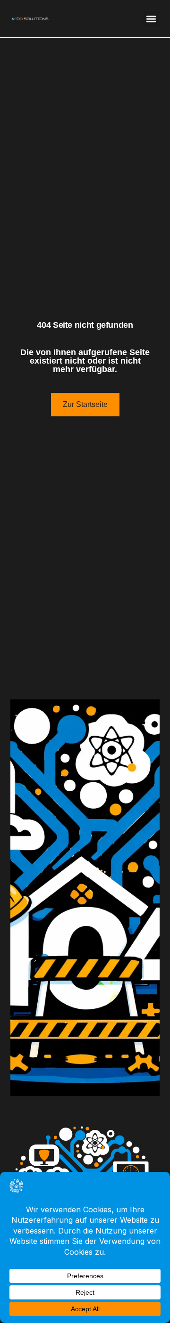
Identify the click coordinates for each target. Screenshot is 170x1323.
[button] (151, 18)
